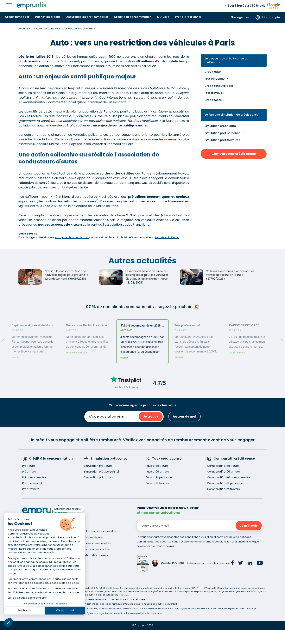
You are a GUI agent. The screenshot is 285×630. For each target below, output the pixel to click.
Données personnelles (96, 543)
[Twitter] (240, 563)
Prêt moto (29, 472)
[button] (8, 622)
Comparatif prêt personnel (225, 483)
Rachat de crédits (47, 17)
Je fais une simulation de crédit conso (232, 115)
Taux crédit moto (157, 472)
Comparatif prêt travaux (223, 489)
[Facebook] (232, 563)
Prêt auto (28, 466)
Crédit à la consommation (132, 17)
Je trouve (150, 416)
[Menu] (9, 6)
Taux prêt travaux (157, 483)
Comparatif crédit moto (223, 472)
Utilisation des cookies (96, 549)
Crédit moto (213, 100)
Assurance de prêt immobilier (87, 17)
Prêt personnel (215, 79)
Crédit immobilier (17, 17)
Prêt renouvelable (34, 477)
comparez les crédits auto (72, 237)
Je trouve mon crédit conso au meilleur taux (226, 60)
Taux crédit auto (156, 466)
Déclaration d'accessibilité (98, 531)
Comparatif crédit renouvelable (228, 477)
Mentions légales (92, 537)
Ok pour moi (65, 610)
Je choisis (24, 610)
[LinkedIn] (250, 563)
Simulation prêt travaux (221, 140)
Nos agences (240, 17)
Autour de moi (184, 416)
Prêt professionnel (188, 17)
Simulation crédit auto (220, 126)
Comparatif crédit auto (223, 466)
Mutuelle (163, 17)
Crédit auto (213, 72)
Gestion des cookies (94, 555)
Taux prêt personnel (159, 477)
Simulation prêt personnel (223, 133)
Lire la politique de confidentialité (27, 597)
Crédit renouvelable (219, 86)
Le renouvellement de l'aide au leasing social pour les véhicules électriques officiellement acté (146, 275)
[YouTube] (260, 563)
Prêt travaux (213, 93)
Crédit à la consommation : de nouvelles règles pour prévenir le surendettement (66, 275)
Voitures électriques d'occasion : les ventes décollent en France (230, 273)
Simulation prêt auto (98, 466)
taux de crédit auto (167, 237)
